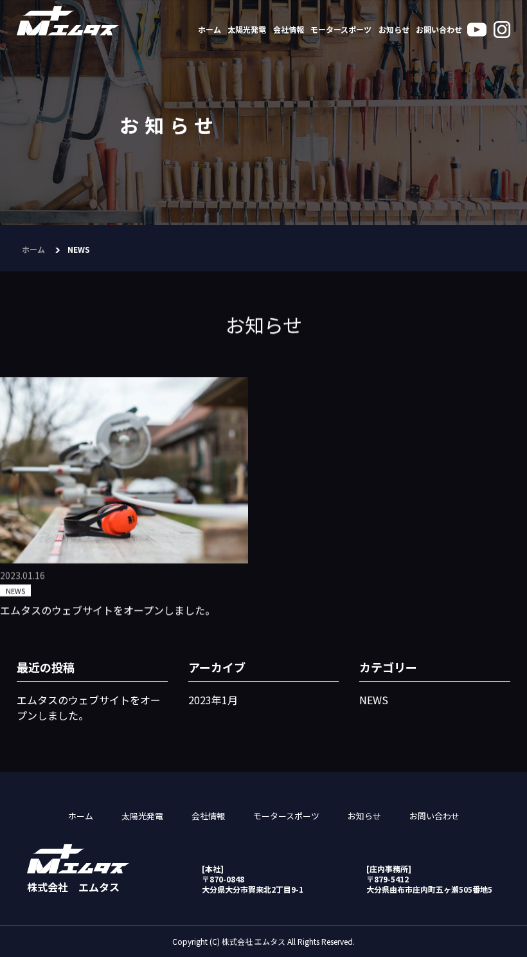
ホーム (209, 29)
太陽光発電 (247, 29)
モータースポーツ (340, 29)
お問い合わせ (439, 29)
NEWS (15, 590)
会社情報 (288, 29)
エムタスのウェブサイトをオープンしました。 (107, 609)
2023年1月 (213, 699)
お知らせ (394, 29)
